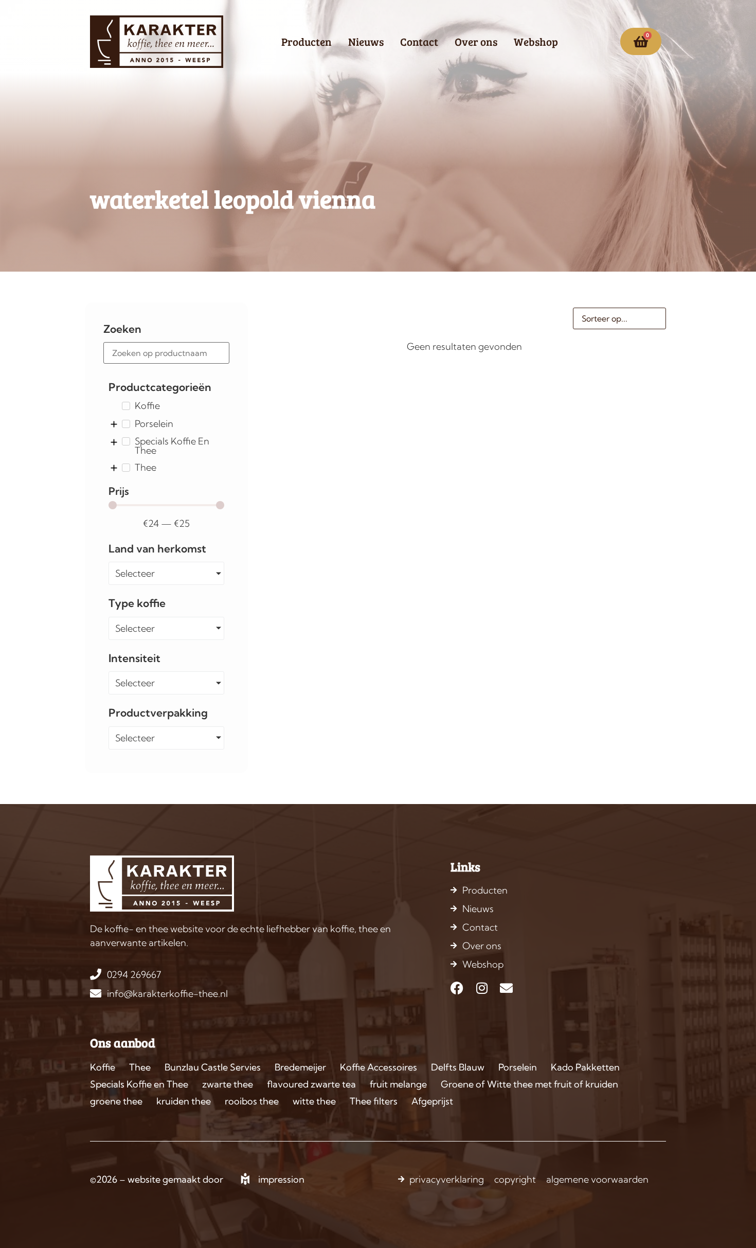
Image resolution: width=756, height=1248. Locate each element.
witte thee (314, 1101)
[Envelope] (506, 988)
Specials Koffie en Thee (139, 1084)
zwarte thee (227, 1084)
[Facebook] (457, 988)
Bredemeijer (300, 1067)
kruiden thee (183, 1101)
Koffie (102, 1067)
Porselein (517, 1067)
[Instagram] (481, 988)
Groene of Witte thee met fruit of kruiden (529, 1084)
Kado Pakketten (585, 1067)
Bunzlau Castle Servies (213, 1067)
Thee (140, 1067)
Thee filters (374, 1101)
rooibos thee (252, 1101)
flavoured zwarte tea (311, 1084)
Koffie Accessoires (378, 1067)
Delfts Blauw (457, 1067)
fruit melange (398, 1084)
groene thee (116, 1101)
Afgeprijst (432, 1101)
